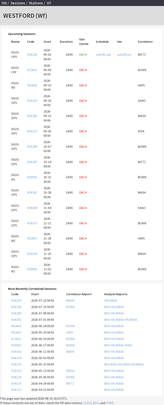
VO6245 (32, 54)
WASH (70, 300)
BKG (107, 307)
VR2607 (32, 238)
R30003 (16, 345)
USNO (128, 345)
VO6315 (32, 223)
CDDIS (87, 403)
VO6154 (16, 358)
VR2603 (16, 332)
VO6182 (16, 320)
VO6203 (16, 300)
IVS (4, 3)
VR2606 (32, 85)
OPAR (110, 403)
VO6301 (32, 192)
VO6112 (16, 390)
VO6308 (32, 208)
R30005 (32, 177)
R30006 (32, 269)
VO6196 (16, 307)
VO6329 (32, 254)
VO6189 (16, 313)
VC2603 (32, 70)
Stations (36, 3)
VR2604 (16, 326)
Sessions (18, 3)
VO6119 (16, 383)
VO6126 (16, 377)
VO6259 (32, 101)
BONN (70, 307)
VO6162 (16, 352)
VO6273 (32, 131)
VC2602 (16, 339)
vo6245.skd (103, 54)
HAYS (69, 332)
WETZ (70, 383)
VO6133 (16, 371)
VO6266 (32, 116)
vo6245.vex (124, 54)
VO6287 (32, 162)
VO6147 (16, 364)
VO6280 (32, 147)
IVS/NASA (110, 300)
